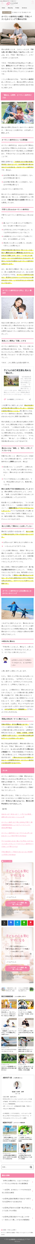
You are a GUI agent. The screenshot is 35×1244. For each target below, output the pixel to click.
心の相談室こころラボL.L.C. (17, 1239)
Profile (17, 7)
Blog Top (10, 7)
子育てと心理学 (7, 12)
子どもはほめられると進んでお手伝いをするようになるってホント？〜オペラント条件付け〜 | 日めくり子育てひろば (17, 843)
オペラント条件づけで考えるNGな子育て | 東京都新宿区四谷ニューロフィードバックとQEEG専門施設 (16, 825)
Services (24, 7)
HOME (4, 1230)
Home (3, 7)
